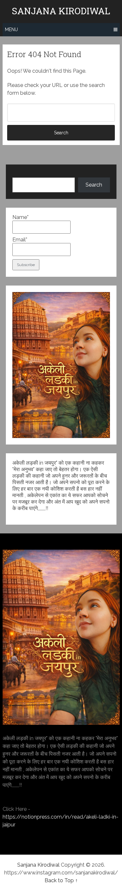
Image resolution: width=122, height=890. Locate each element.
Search (94, 185)
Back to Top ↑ (61, 880)
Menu (11, 29)
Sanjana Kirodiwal (61, 11)
